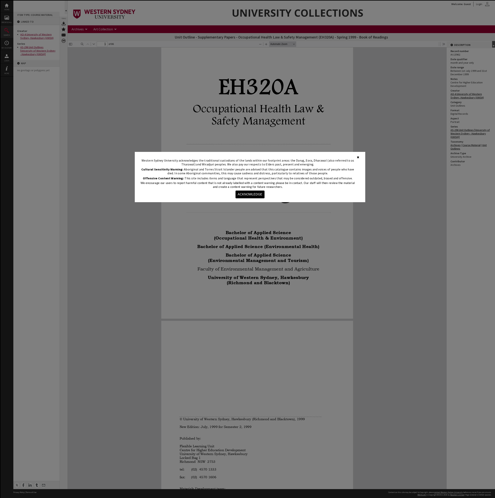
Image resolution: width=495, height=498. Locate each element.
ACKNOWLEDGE (250, 194)
